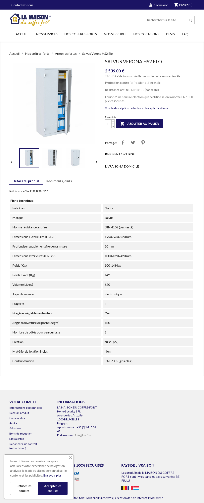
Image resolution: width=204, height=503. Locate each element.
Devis (170, 34)
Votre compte (23, 402)
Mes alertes (16, 438)
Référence (17, 191)
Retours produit (19, 412)
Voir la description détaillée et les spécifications (136, 108)
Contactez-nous (22, 5)
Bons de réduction (20, 433)
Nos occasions (146, 34)
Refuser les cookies (24, 488)
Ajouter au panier (139, 123)
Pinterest (143, 142)
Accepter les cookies (52, 488)
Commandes (17, 418)
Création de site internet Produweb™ (139, 498)
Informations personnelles (25, 407)
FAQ (185, 34)
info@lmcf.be (83, 435)
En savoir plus (52, 475)
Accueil (22, 34)
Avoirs (13, 423)
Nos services (47, 34)
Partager (123, 142)
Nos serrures (115, 34)
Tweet (133, 142)
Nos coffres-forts (80, 34)
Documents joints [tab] (59, 181)
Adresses (15, 428)
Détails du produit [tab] (26, 181)
